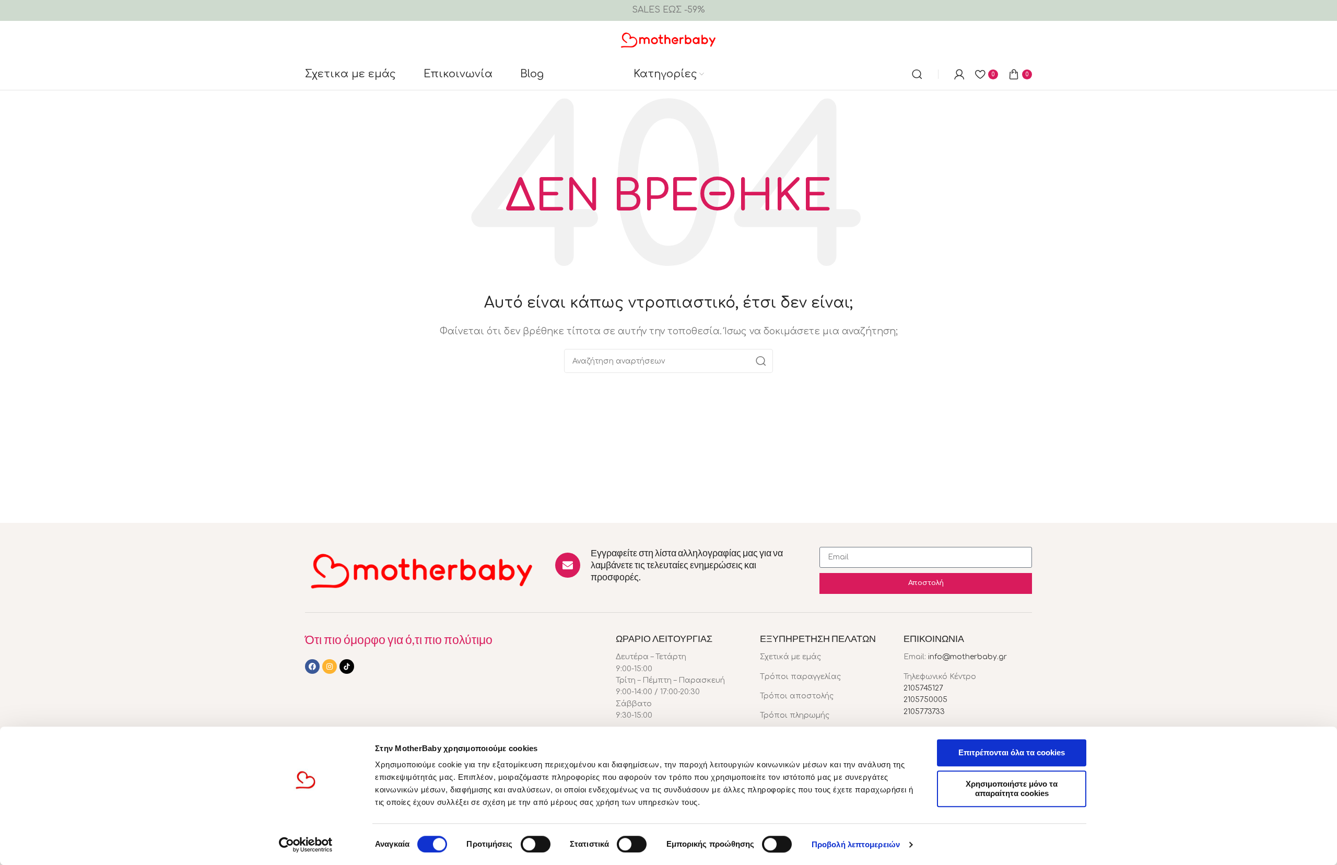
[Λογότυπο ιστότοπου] (668, 39)
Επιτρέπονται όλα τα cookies (1011, 752)
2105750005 (925, 700)
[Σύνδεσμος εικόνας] (422, 570)
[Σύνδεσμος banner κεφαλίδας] (668, 10)
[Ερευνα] (917, 74)
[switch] (535, 844)
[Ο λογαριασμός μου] (959, 74)
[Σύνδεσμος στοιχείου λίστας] (824, 657)
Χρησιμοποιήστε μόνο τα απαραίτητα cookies (1012, 788)
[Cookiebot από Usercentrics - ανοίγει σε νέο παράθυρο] (305, 844)
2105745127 (923, 688)
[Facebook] (312, 666)
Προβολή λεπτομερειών (856, 844)
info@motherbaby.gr (967, 657)
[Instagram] (329, 666)
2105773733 (924, 712)
